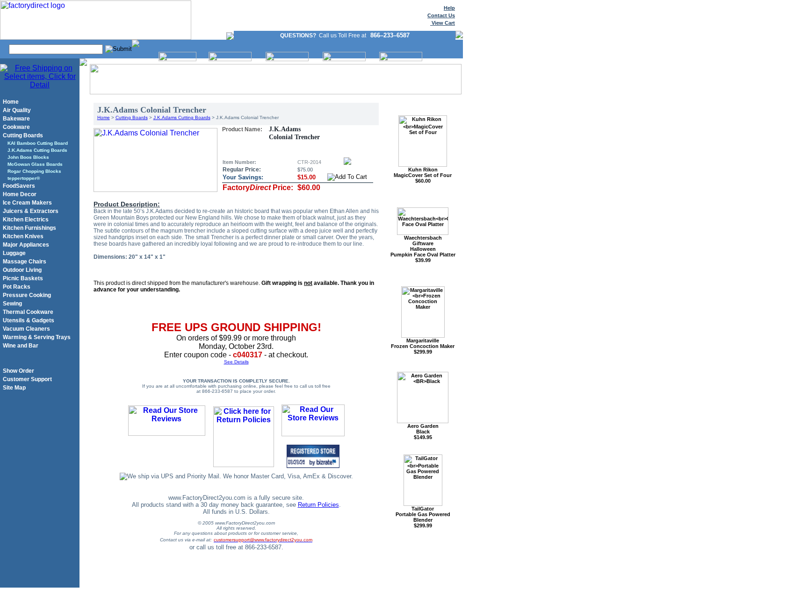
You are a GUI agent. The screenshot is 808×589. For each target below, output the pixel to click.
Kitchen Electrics (26, 219)
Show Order (18, 371)
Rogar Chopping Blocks (34, 171)
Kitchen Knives (23, 236)
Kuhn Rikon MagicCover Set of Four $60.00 (423, 175)
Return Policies (318, 504)
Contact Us (441, 15)
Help (449, 8)
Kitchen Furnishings (29, 228)
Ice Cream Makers (27, 202)
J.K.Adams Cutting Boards (37, 150)
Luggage (14, 253)
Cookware (16, 127)
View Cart (442, 23)
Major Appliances (26, 244)
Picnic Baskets (23, 278)
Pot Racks (16, 287)
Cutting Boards (23, 135)
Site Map (14, 387)
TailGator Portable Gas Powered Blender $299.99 (423, 517)
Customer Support (27, 379)
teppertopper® (23, 178)
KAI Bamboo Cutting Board (37, 143)
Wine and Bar (20, 345)
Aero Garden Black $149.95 (423, 431)
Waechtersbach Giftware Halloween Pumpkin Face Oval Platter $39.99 (422, 249)
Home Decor (19, 194)
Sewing (12, 303)
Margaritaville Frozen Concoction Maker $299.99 (422, 346)
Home (11, 102)
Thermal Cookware (28, 312)
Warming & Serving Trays (37, 337)
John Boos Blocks (28, 157)
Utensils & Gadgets (28, 320)
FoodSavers (19, 186)
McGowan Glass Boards (35, 164)
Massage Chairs (24, 261)
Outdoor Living (22, 270)
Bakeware (16, 118)
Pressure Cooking (27, 295)
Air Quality (17, 110)
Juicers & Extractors (30, 211)
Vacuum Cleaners (26, 329)
